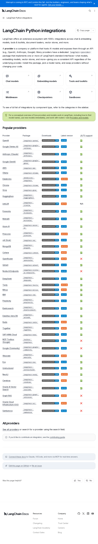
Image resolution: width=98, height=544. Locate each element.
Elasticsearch (8, 308)
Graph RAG (7, 396)
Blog (60, 532)
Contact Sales (39, 532)
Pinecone (7, 234)
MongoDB (7, 246)
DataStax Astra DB (10, 316)
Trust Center (63, 523)
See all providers (11, 429)
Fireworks (7, 211)
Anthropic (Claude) (11, 154)
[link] (17, 79)
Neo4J (5, 374)
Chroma (6, 185)
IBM (4, 295)
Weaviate (6, 356)
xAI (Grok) (7, 240)
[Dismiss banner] (94, 3)
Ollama (5, 173)
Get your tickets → (56, 5)
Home (60, 519)
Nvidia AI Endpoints (11, 271)
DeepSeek (7, 279)
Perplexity (7, 301)
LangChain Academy (41, 528)
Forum (35, 519)
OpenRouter (8, 259)
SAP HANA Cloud (10, 334)
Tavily (5, 285)
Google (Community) (11, 348)
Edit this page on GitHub (19, 466)
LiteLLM (6, 204)
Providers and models (79, 118)
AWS (5, 168)
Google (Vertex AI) (10, 146)
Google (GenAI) (9, 162)
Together (6, 328)
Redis (5, 322)
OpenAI (6, 140)
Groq (5, 190)
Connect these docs (17, 457)
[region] (49, 274)
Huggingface (8, 196)
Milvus (5, 290)
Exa (4, 362)
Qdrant (5, 265)
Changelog (37, 523)
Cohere (6, 252)
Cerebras (6, 380)
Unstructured (8, 368)
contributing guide (57, 437)
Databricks (7, 179)
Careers (61, 528)
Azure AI (6, 226)
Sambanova (8, 411)
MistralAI (6, 219)
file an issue (37, 466)
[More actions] (94, 11)
